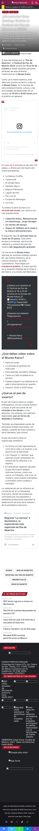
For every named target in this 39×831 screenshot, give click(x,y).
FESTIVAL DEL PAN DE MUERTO (19, 575)
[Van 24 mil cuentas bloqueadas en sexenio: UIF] (19, 702)
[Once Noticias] (19, 2)
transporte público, (11, 266)
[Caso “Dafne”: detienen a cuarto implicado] (31, 722)
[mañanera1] (31, 683)
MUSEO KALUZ (19, 580)
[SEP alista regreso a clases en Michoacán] (7, 689)
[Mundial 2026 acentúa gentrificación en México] (19, 714)
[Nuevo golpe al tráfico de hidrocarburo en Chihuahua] (7, 702)
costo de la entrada (13, 165)
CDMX (9, 570)
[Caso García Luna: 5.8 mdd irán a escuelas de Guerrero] (31, 702)
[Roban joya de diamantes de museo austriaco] (19, 683)
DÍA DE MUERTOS (25, 570)
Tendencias (13, 12)
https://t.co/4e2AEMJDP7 (19, 319)
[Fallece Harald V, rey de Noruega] (7, 709)
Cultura (5, 12)
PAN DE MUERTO (20, 584)
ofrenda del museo (11, 210)
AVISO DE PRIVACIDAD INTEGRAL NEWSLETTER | (19, 806)
